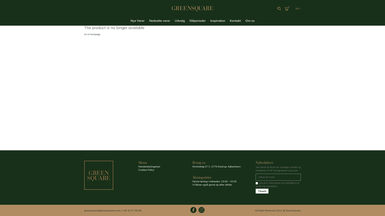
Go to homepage (92, 34)
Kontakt (235, 20)
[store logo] (192, 8)
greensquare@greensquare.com (102, 210)
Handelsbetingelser (149, 166)
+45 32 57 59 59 (131, 210)
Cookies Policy (146, 169)
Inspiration (217, 20)
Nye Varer (138, 20)
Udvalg (180, 20)
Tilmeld (262, 191)
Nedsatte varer (159, 20)
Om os (250, 20)
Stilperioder (197, 20)
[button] (298, 8)
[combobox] (264, 9)
